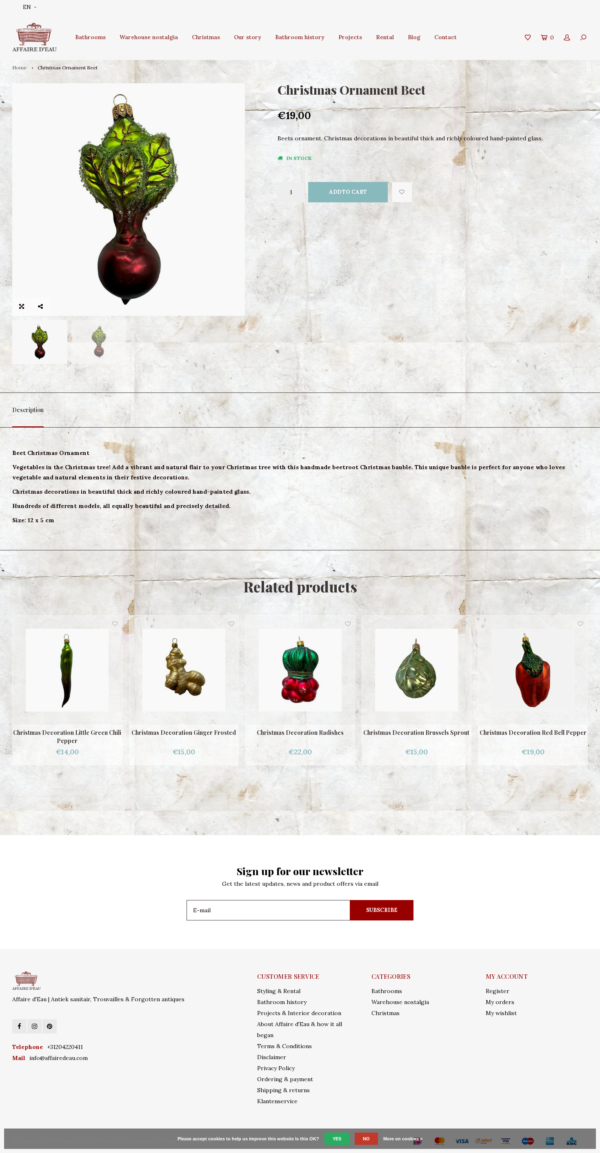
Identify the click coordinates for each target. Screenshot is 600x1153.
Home (19, 67)
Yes (337, 1138)
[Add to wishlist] (402, 192)
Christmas (206, 37)
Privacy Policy (276, 1068)
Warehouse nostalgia (149, 37)
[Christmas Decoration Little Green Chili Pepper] (532, 670)
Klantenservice (277, 1101)
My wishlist (501, 1013)
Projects (350, 37)
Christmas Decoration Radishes (183, 732)
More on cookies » (402, 1138)
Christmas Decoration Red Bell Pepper (416, 732)
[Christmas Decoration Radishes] (183, 670)
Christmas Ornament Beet (68, 67)
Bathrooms (90, 37)
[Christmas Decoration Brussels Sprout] (300, 670)
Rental (385, 37)
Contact (445, 37)
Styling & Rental (278, 991)
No (366, 1138)
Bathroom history (299, 37)
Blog (414, 37)
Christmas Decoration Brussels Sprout (300, 732)
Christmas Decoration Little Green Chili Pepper (533, 737)
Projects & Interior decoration (299, 1013)
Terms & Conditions (284, 1046)
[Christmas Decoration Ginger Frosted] (67, 670)
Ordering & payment (285, 1079)
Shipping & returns (283, 1090)
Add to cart (348, 191)
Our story (247, 37)
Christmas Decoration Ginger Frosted (67, 732)
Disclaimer (271, 1057)
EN (27, 7)
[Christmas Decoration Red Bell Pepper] (416, 670)
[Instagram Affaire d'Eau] (34, 1026)
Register (497, 991)
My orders (500, 1002)
